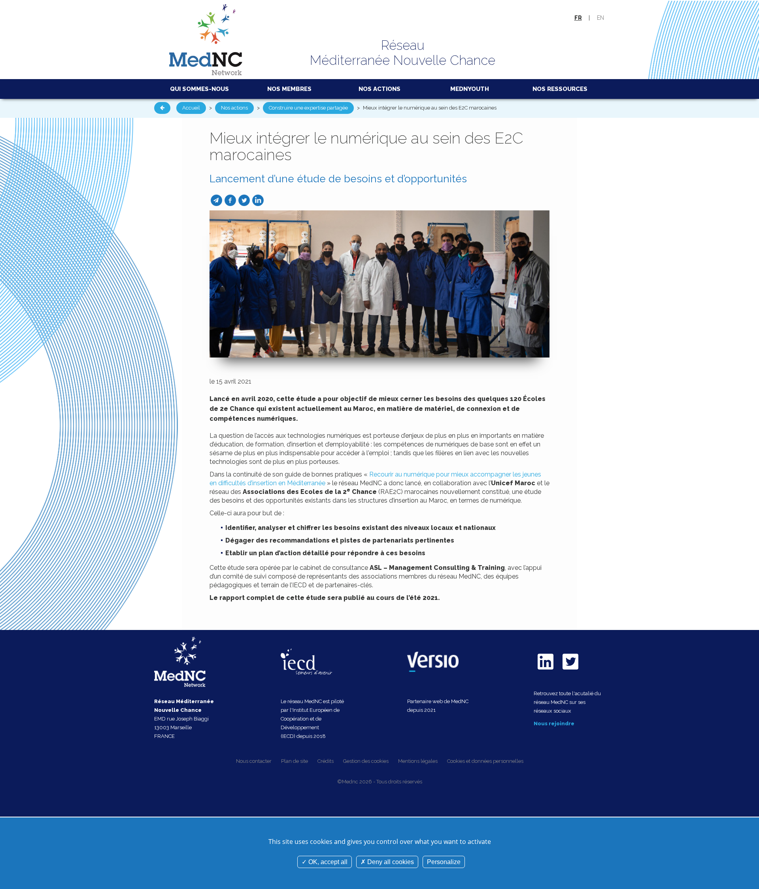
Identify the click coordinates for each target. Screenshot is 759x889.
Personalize (444, 862)
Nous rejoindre (554, 723)
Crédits (325, 761)
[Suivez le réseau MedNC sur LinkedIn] (545, 671)
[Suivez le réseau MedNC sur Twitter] (570, 671)
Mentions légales (418, 761)
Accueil (191, 108)
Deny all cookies (390, 862)
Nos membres (289, 89)
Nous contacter (254, 761)
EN (600, 18)
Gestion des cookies (366, 761)
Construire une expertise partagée (308, 108)
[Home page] (206, 39)
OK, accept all (327, 862)
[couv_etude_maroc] (379, 283)
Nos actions (379, 89)
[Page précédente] (162, 108)
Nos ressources (559, 89)
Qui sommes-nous (199, 89)
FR (578, 18)
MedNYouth (469, 89)
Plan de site (294, 761)
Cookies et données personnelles (485, 761)
